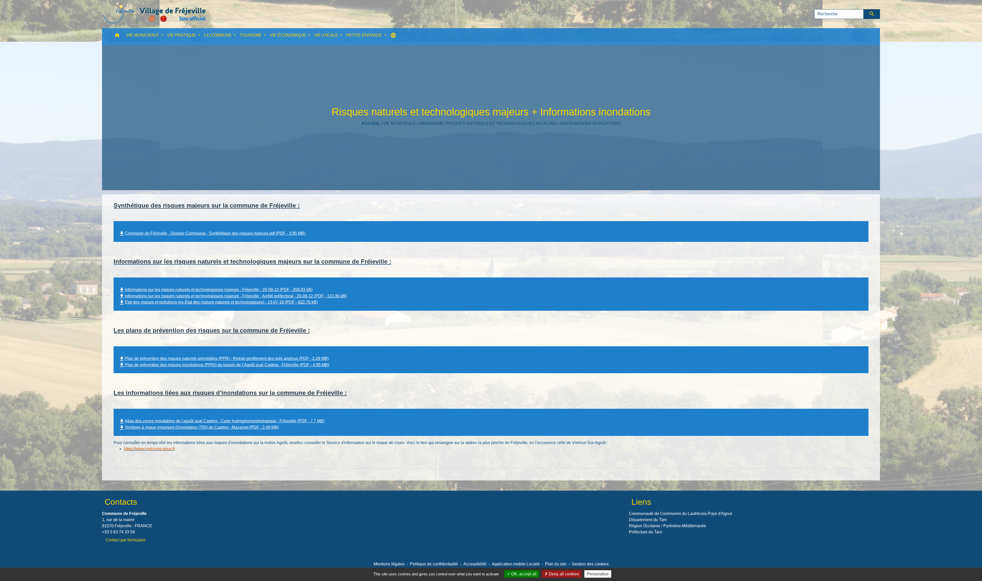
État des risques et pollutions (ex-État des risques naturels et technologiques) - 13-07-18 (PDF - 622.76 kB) (218, 302)
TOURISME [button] (251, 35)
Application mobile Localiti (516, 564)
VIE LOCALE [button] (326, 35)
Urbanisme (431, 123)
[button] (117, 36)
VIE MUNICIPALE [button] (143, 35)
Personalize (598, 574)
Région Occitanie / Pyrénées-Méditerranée (667, 526)
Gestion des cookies (590, 564)
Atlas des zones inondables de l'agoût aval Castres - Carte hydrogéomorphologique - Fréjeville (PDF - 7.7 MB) (222, 421)
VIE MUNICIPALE (399, 123)
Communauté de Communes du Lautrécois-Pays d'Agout (680, 513)
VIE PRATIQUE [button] (182, 35)
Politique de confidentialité (434, 564)
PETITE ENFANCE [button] (364, 35)
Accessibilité (474, 564)
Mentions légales (389, 564)
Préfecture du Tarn (645, 532)
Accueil (370, 123)
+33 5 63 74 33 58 (118, 532)
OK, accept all (523, 574)
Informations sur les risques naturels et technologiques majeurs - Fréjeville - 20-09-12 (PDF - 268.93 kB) (216, 289)
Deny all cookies (563, 574)
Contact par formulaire (125, 540)
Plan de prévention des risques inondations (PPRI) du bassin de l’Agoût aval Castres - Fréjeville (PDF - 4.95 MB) (224, 365)
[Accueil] (154, 14)
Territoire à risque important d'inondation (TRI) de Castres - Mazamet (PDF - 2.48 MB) (199, 427)
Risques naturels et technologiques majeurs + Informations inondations (534, 123)
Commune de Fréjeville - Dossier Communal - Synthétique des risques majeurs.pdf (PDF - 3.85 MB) (212, 233)
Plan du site (555, 564)
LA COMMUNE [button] (218, 35)
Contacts (121, 502)
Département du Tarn (648, 520)
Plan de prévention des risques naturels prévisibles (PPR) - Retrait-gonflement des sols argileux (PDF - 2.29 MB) (224, 358)
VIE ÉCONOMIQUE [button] (288, 35)
